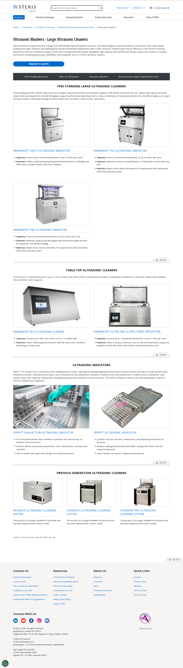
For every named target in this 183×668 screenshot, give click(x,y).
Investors (98, 581)
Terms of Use (140, 594)
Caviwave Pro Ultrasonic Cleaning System (138, 512)
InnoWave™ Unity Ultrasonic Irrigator (41, 150)
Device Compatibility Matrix (66, 581)
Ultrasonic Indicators (98, 76)
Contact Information (22, 577)
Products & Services (103, 590)
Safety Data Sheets (62, 599)
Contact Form (19, 581)
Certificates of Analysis (63, 577)
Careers (137, 577)
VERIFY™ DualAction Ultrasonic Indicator (43, 432)
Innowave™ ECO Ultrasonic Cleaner (38, 331)
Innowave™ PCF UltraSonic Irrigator (120, 150)
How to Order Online (63, 586)
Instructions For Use (62, 590)
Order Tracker (60, 594)
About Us (98, 577)
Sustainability (99, 594)
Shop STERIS (59, 603)
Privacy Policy (140, 581)
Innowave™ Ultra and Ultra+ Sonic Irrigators (127, 331)
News (96, 586)
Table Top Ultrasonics (68, 76)
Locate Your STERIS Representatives (30, 594)
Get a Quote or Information (25, 586)
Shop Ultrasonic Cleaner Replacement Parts (138, 76)
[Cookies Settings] (5, 663)
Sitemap (137, 586)
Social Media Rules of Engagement (29, 599)
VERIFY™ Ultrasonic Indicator (115, 432)
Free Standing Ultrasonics (36, 76)
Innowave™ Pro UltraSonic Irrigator (40, 230)
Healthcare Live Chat (22, 590)
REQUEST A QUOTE (39, 63)
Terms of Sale (140, 590)
